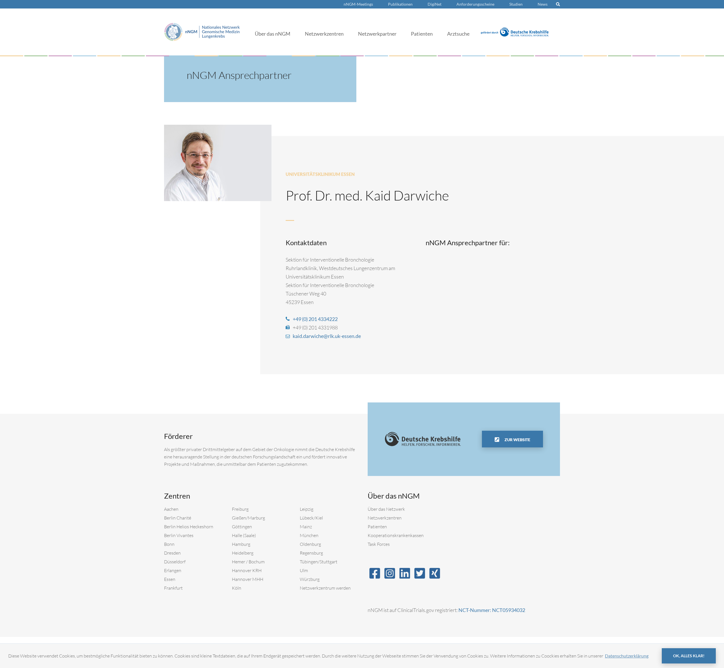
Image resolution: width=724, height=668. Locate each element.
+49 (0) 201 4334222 (315, 319)
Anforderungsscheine (475, 4)
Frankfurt (173, 588)
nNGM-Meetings (358, 4)
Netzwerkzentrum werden (325, 588)
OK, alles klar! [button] (688, 655)
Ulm (304, 570)
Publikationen (400, 4)
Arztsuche (458, 34)
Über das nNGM (272, 34)
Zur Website (517, 439)
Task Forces (379, 544)
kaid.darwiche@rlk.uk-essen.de (327, 336)
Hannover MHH (247, 579)
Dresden (172, 553)
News (543, 4)
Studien (516, 4)
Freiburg (240, 509)
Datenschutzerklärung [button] (626, 655)
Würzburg (310, 579)
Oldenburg (310, 544)
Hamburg (241, 544)
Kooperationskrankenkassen (396, 535)
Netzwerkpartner (377, 34)
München (309, 535)
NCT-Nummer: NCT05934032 (491, 610)
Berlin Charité (177, 518)
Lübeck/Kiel (311, 518)
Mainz (306, 526)
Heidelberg (242, 553)
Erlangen (172, 570)
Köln (236, 588)
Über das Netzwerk (386, 509)
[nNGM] (202, 31)
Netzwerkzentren (324, 34)
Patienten (422, 34)
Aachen (171, 509)
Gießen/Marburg (248, 518)
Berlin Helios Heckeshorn (188, 526)
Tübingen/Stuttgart (318, 561)
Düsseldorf (175, 561)
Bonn (169, 544)
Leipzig (306, 509)
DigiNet (434, 4)
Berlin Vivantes (178, 535)
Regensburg (311, 553)
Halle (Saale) (244, 535)
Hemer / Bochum (248, 561)
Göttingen (242, 526)
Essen (169, 579)
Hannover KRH (247, 570)
